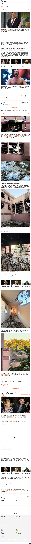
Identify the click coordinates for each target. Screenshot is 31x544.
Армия (9, 3)
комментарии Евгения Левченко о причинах (8, 490)
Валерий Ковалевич (6, 103)
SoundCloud (19, 533)
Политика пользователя (19, 517)
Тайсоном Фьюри (4, 30)
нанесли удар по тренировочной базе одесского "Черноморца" (13, 135)
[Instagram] (3, 385)
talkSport (5, 34)
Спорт (16, 3)
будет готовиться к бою (19, 95)
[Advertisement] (15, 38)
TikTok (18, 529)
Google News (19, 530)
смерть (2, 493)
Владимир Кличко (7, 493)
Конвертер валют (3, 525)
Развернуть (15, 513)
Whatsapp (3, 536)
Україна (3, 3)
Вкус (1, 503)
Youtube (3, 529)
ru (27, 1)
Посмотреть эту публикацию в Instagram (7, 438)
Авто (16, 500)
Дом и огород (18, 503)
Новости (6, 3)
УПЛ (10, 381)
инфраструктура (15, 381)
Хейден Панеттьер (13, 493)
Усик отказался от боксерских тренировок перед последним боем (16, 65)
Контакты (2, 519)
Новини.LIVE (12, 421)
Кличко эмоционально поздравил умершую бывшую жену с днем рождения (5, 65)
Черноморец (6, 381)
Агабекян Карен (5, 384)
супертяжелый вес (19, 493)
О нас (2, 517)
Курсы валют (3, 524)
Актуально (2, 500)
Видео (23, 3)
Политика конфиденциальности (20, 518)
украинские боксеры (26, 493)
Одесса (2, 381)
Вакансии (2, 518)
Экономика (13, 3)
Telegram (3, 530)
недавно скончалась (11, 417)
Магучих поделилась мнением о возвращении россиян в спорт (16, 286)
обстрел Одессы (20, 381)
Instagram (3, 533)
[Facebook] (3, 104)
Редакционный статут (19, 519)
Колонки (19, 3)
